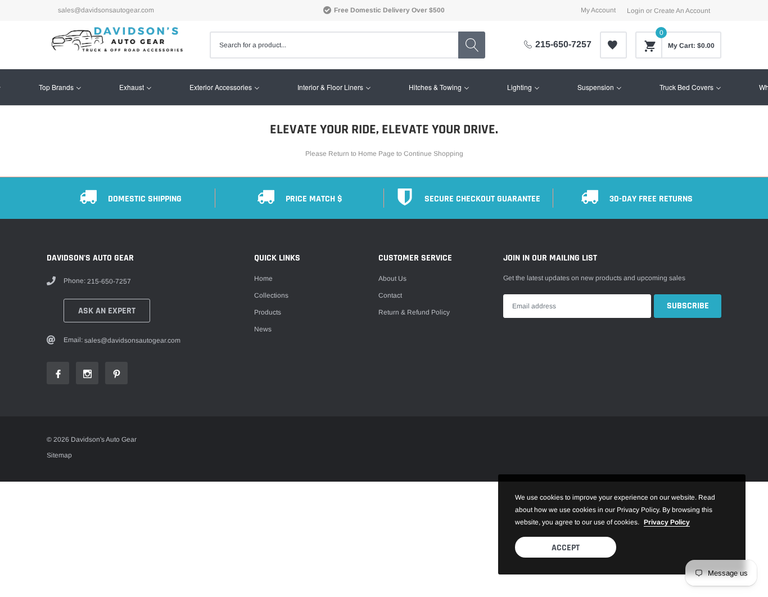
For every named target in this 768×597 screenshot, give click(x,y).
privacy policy (667, 522)
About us (392, 278)
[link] (613, 45)
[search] (471, 45)
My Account (598, 10)
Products (267, 312)
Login (635, 10)
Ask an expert (106, 311)
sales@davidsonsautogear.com (106, 10)
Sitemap (59, 455)
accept (566, 548)
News (263, 329)
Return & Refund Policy (414, 312)
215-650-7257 (563, 44)
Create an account (682, 10)
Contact (390, 295)
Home (263, 278)
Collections (271, 295)
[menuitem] (60, 87)
